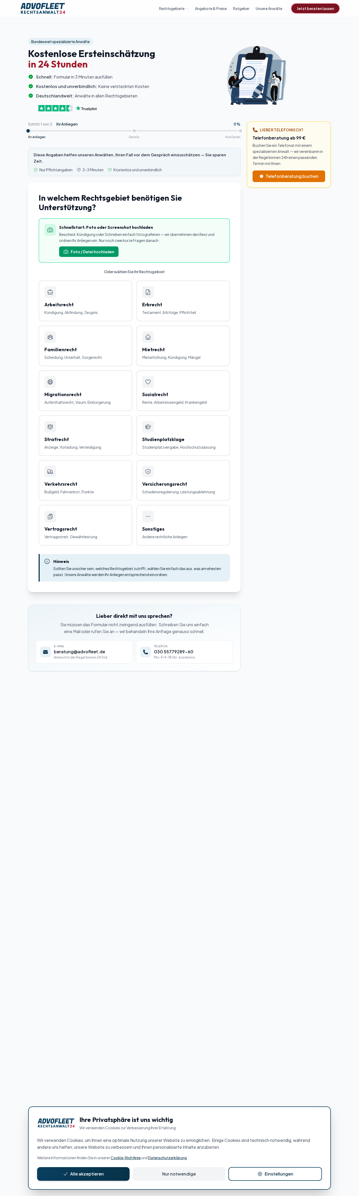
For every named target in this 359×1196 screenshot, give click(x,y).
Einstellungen (279, 1174)
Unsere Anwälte (269, 8)
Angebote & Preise (211, 8)
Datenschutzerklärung (167, 1157)
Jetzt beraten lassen (315, 8)
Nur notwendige (179, 1174)
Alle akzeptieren (87, 1174)
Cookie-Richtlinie (126, 1157)
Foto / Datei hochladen (92, 251)
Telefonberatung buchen (292, 176)
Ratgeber (241, 8)
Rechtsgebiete (171, 8)
